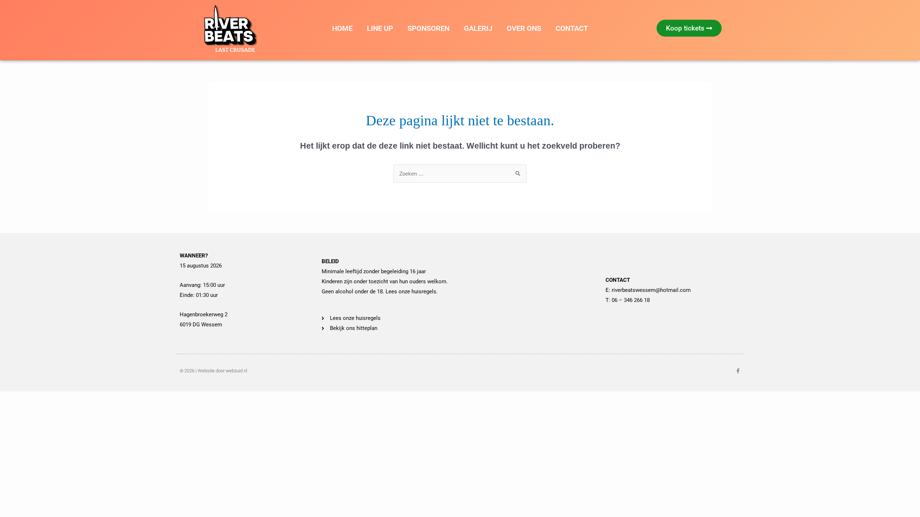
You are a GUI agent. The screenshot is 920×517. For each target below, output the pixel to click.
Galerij (478, 28)
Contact (572, 28)
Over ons (524, 28)
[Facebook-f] (737, 370)
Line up (380, 28)
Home (342, 28)
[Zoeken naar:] (460, 174)
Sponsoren (429, 28)
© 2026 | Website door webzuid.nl (213, 370)
